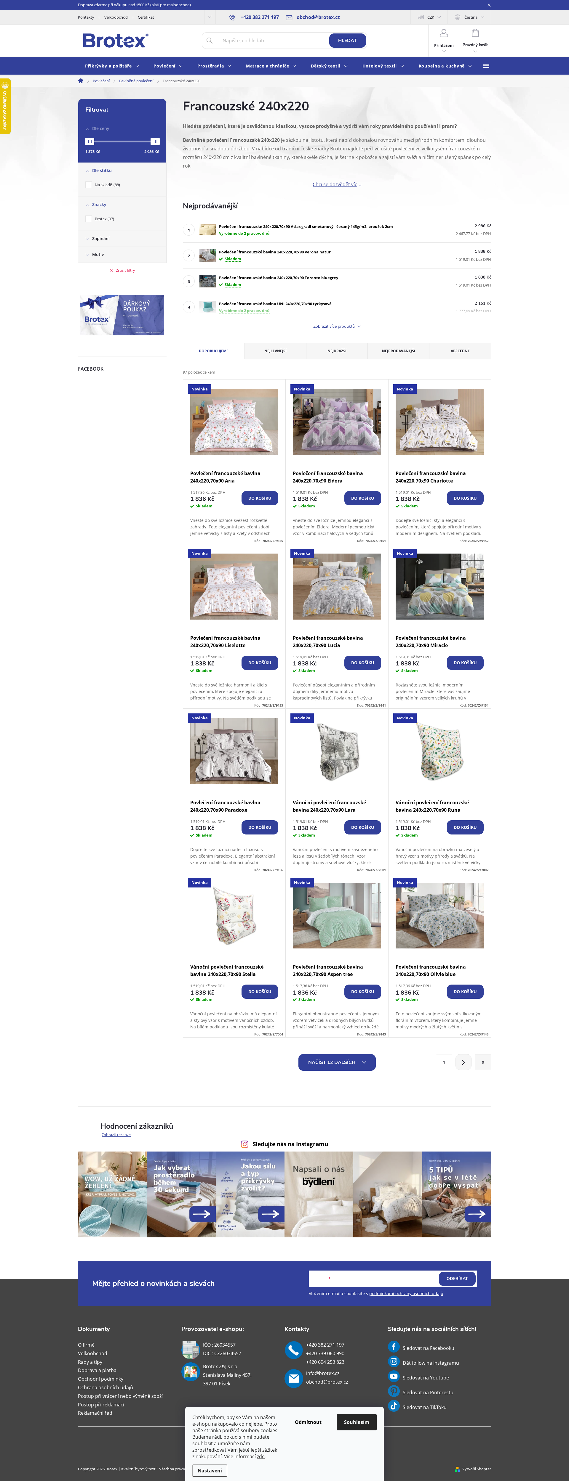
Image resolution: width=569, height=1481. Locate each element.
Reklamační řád (95, 1413)
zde (261, 1456)
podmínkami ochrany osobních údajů (406, 1293)
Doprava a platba (97, 1370)
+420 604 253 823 (325, 1362)
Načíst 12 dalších (332, 1062)
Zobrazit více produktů (334, 326)
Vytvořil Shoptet (476, 1469)
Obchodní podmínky (100, 1379)
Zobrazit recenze (116, 1134)
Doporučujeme (213, 350)
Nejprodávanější (398, 350)
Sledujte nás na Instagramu (290, 1144)
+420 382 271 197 (325, 1345)
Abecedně (460, 350)
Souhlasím (356, 1422)
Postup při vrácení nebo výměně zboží (120, 1396)
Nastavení (210, 1470)
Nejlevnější (275, 350)
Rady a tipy (90, 1362)
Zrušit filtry (125, 270)
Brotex (104, 218)
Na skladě (107, 184)
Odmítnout (308, 1422)
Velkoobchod (116, 17)
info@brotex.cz (322, 1373)
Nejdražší (336, 350)
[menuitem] (112, 66)
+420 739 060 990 (325, 1353)
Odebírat (457, 1278)
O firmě (86, 1345)
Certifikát (146, 17)
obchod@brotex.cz (327, 1382)
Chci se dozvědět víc (335, 184)
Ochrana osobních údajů (105, 1387)
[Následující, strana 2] (463, 1062)
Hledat (347, 40)
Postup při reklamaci (101, 1404)
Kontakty (86, 17)
